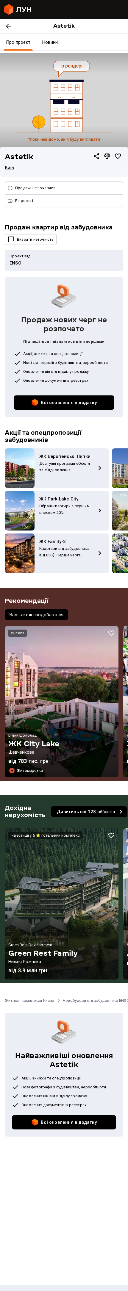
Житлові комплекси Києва (29, 1000)
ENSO (15, 263)
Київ (9, 167)
